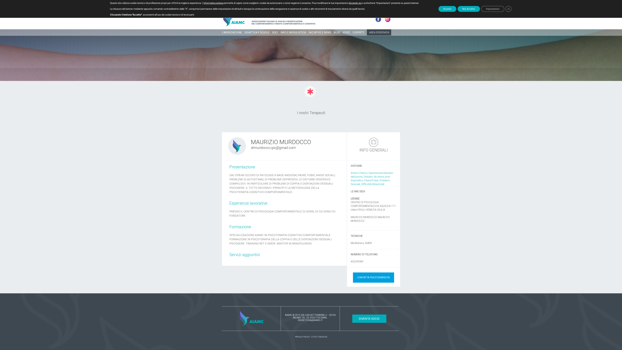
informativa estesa (213, 3)
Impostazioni (492, 9)
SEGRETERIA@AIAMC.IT (310, 320)
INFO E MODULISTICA (293, 32)
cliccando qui (355, 3)
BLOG (337, 32)
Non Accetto (468, 9)
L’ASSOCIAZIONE (232, 32)
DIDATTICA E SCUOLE (257, 32)
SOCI (275, 32)
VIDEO (346, 32)
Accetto (447, 9)
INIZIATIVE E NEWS (320, 32)
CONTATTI (358, 32)
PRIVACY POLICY (302, 337)
